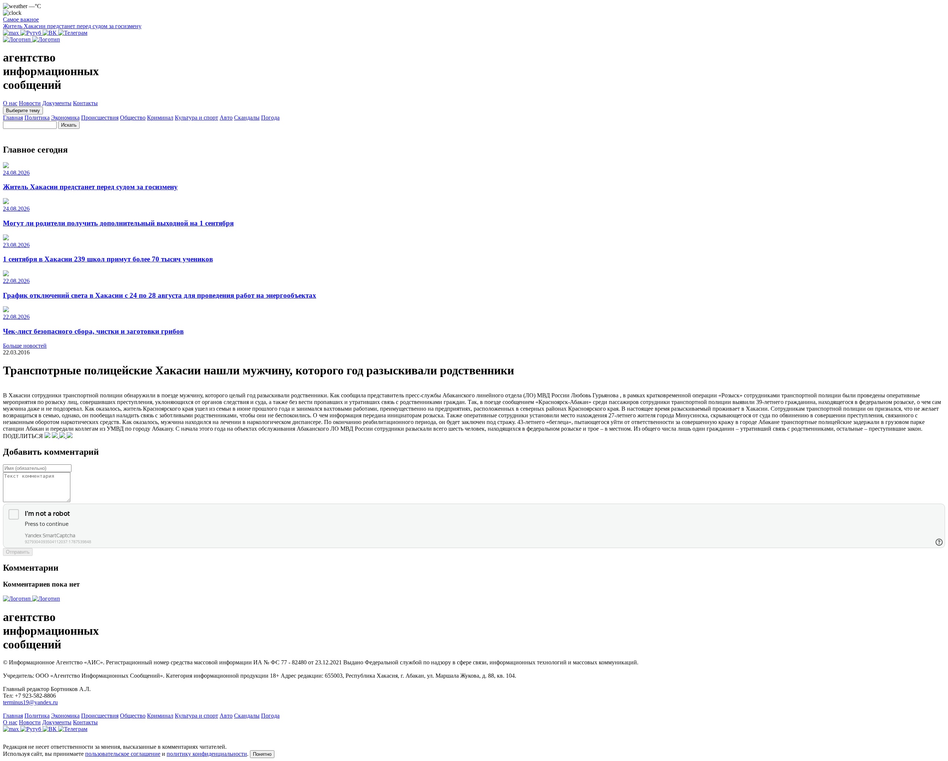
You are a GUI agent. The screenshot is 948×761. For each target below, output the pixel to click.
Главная (13, 117)
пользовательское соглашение (122, 754)
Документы (56, 103)
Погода (270, 117)
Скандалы (247, 117)
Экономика (65, 117)
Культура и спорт (196, 117)
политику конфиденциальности (207, 754)
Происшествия (99, 117)
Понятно (262, 754)
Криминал (160, 117)
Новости (30, 103)
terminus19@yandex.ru (30, 702)
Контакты (85, 103)
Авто (226, 117)
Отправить (18, 552)
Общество (133, 117)
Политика (37, 117)
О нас (10, 103)
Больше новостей (25, 346)
